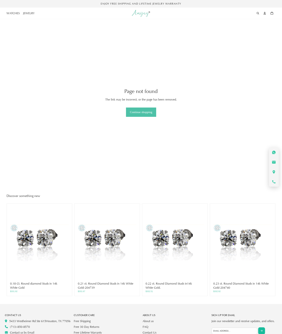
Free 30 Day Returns (86, 327)
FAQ (145, 327)
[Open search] (257, 13)
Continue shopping (141, 112)
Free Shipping (82, 321)
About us (148, 321)
